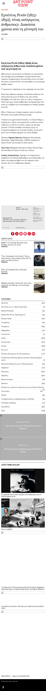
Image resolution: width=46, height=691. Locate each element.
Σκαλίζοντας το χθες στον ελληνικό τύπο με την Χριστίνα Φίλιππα (22, 387)
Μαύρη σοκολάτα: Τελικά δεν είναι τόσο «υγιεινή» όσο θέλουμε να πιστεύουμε (16, 284)
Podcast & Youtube (7, 311)
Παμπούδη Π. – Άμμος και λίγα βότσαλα (15, 676)
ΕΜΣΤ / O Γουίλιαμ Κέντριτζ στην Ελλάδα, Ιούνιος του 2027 (14, 244)
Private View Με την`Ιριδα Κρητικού (13, 315)
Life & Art (4, 10)
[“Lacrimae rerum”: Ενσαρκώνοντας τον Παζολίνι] (23, 425)
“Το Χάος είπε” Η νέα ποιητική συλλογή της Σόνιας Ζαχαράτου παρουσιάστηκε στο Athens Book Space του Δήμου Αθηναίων (22, 588)
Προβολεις (4, 375)
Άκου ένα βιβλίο (7, 529)
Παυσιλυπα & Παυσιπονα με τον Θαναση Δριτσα (17, 364)
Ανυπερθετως (5, 322)
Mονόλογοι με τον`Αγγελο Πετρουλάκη (14, 307)
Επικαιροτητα (5, 342)
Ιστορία (3, 346)
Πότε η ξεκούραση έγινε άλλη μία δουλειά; (13, 271)
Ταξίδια (3, 395)
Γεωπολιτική (5, 334)
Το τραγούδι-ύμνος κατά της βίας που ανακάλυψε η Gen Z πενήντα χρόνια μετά (21, 495)
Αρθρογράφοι (5, 330)
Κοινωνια (4, 350)
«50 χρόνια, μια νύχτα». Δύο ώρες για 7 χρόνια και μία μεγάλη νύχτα (22, 607)
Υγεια (3, 411)
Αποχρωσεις (5, 326)
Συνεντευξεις (5, 391)
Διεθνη (3, 338)
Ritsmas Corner (6, 318)
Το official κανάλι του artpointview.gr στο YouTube (17, 399)
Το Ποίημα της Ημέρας (8, 403)
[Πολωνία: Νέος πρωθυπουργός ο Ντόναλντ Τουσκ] (23, 448)
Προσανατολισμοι (7, 379)
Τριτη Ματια (5, 407)
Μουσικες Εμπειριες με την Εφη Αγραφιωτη (15, 354)
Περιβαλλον (5, 368)
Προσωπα (4, 383)
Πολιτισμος (5, 371)
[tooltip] (12, 233)
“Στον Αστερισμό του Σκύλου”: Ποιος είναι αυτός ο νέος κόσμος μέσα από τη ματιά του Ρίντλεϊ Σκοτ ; (16, 258)
